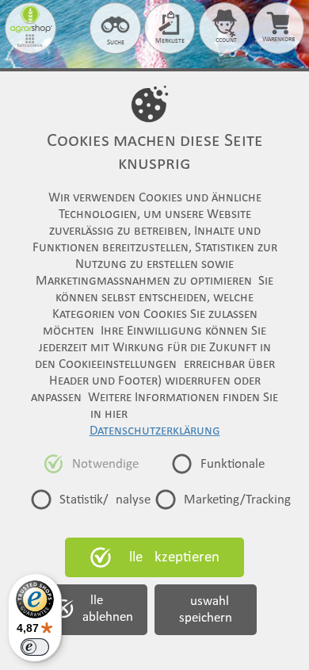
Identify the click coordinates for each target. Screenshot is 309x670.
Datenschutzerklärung (155, 431)
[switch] (35, 647)
